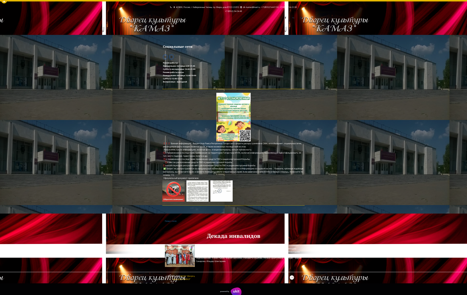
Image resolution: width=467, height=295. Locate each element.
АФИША (172, 29)
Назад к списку (171, 221)
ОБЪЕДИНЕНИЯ (188, 29)
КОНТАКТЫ (205, 29)
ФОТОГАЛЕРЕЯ (223, 29)
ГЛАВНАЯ (145, 29)
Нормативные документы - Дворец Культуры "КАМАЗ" (261, 29)
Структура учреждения (304, 29)
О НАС (158, 29)
